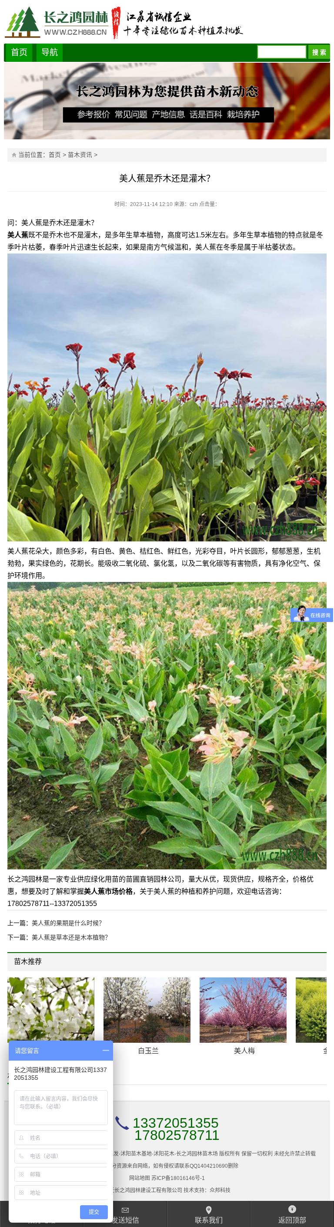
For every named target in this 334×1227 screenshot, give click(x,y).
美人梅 (244, 1051)
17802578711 (177, 1135)
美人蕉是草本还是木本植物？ (71, 937)
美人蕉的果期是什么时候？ (68, 922)
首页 (19, 52)
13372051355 (176, 1123)
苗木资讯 (80, 155)
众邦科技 (220, 1190)
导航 (49, 52)
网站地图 (139, 1178)
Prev (308, 963)
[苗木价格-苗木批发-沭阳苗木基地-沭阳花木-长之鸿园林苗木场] (167, 21)
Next (314, 963)
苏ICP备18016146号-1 (178, 1178)
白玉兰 (148, 1051)
